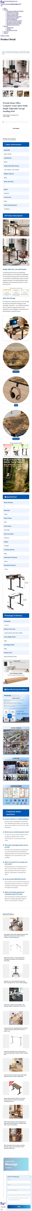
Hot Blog (9, 29)
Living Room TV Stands (12, 12)
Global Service (10, 27)
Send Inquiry (16, 128)
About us (6, 33)
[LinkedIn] (2, 2)
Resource (6, 26)
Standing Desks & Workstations (14, 16)
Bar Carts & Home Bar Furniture (14, 20)
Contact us (6, 31)
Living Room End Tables (12, 18)
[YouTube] (3, 2)
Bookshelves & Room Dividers (14, 23)
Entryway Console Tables (13, 14)
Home (5, 8)
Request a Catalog (5, 35)
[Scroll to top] (2, 1209)
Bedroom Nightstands (12, 19)
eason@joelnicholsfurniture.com (9, 1)
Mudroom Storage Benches (13, 24)
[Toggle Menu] (20, 4)
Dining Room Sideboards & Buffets (15, 11)
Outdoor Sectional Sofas (12, 15)
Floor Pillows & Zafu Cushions (14, 22)
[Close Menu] (2, 6)
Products (6, 9)
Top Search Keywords (12, 30)
